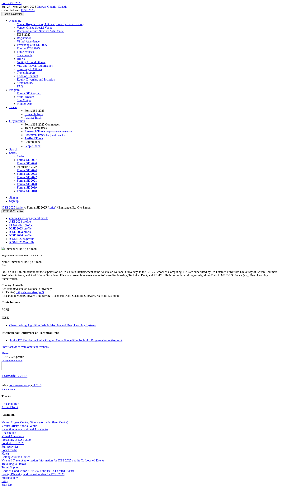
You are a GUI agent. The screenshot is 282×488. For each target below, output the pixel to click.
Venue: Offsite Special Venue (34, 27)
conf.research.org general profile (28, 218)
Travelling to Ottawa (29, 69)
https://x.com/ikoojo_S (30, 292)
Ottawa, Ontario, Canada (52, 6)
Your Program (25, 96)
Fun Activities (25, 51)
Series (20, 156)
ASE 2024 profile (20, 221)
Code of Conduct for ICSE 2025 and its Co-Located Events (38, 470)
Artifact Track (33, 117)
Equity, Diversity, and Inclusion (36, 79)
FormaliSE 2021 (27, 180)
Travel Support (26, 72)
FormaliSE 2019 (27, 187)
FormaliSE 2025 (14, 376)
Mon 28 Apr (24, 103)
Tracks (13, 107)
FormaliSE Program (29, 93)
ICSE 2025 (28, 10)
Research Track (34, 114)
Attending (15, 20)
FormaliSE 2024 (27, 170)
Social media (24, 55)
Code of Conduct (27, 76)
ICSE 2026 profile (20, 235)
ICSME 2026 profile (21, 242)
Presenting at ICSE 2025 (32, 45)
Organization (17, 121)
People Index (32, 146)
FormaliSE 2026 (27, 163)
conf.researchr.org (20, 385)
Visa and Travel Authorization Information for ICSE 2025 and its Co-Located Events (53, 460)
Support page (8, 388)
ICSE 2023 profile (20, 228)
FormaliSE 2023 (27, 173)
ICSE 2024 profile (20, 232)
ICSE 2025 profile (13, 211)
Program (14, 89)
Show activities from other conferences (25, 346)
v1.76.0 (36, 385)
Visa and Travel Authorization (35, 65)
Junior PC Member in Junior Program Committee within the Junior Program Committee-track (66, 340)
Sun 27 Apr (24, 100)
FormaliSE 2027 (27, 159)
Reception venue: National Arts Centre (40, 31)
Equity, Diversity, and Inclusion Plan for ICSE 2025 (33, 474)
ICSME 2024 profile (21, 238)
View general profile (12, 360)
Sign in (13, 197)
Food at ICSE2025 (28, 48)
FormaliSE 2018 (27, 191)
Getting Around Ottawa (31, 62)
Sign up (14, 201)
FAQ (20, 86)
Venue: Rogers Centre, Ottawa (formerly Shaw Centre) (50, 24)
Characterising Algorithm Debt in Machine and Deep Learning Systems (52, 325)
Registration (24, 38)
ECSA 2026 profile (21, 225)
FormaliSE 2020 (27, 184)
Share (5, 353)
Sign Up (7, 484)
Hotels (21, 58)
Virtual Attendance (28, 41)
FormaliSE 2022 (27, 177)
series (20, 207)
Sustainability (25, 83)
